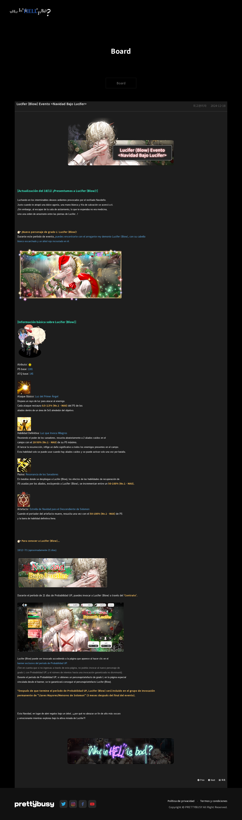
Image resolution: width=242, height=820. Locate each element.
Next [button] (212, 779)
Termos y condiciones (213, 801)
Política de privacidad (181, 801)
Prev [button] (202, 779)
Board (121, 83)
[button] (222, 780)
